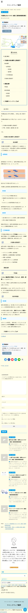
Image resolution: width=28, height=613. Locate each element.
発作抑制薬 (7, 90)
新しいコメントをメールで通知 (8, 419)
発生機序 (6, 63)
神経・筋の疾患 (5, 365)
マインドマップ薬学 (14, 5)
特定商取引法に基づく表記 (19, 601)
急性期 (9, 71)
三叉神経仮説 (9, 74)
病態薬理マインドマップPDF (9, 24)
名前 (3, 396)
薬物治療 (7, 83)
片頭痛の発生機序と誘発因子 (12, 60)
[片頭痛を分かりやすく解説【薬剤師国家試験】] (15, 359)
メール (4, 402)
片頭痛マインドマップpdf (12, 101)
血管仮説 (8, 66)
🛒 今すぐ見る (6, 31)
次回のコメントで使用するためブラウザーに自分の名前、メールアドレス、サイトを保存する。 (14, 414)
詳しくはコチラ (14, 567)
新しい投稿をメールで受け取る (8, 423)
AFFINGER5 (3, 612)
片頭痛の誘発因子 (8, 78)
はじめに (7, 56)
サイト (3, 407)
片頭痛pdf (3, 336)
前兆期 (9, 69)
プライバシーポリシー (8, 601)
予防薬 (6, 86)
